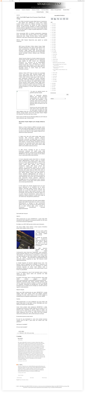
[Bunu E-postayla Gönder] (19, 331)
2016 (53, 40)
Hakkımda (18, 9)
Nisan (54, 76)
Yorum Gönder (20, 375)
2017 (53, 39)
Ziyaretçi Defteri (66, 9)
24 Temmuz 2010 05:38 (22, 360)
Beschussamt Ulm (26, 265)
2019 (53, 35)
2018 (53, 37)
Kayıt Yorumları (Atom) (24, 379)
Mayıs (54, 74)
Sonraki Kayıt (19, 377)
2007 (53, 86)
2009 (53, 83)
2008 (53, 85)
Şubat (54, 79)
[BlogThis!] (20, 331)
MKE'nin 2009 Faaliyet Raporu (24, 39)
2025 (53, 25)
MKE (26, 333)
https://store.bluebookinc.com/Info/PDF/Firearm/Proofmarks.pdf (31, 280)
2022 (53, 30)
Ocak (54, 81)
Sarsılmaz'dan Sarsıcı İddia (30, 114)
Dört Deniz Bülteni (45, 9)
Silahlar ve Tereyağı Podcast (56, 9)
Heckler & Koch (33, 226)
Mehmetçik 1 (22, 333)
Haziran (54, 72)
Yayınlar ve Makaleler (26, 9)
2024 (53, 27)
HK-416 (44, 226)
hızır (18, 364)
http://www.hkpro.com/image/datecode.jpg (37, 257)
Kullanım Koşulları (40, 11)
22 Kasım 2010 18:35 (22, 372)
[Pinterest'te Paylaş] (23, 331)
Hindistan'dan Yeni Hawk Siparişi (59, 62)
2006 (53, 88)
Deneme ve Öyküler (35, 9)
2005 (53, 90)
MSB (28, 333)
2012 (53, 47)
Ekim (54, 55)
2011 (53, 49)
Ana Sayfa (32, 377)
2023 (53, 29)
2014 (53, 44)
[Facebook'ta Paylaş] (22, 331)
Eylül (54, 57)
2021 (53, 32)
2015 (53, 42)
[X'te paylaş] (21, 331)
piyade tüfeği (31, 333)
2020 (53, 34)
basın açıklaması (20, 118)
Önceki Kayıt (44, 377)
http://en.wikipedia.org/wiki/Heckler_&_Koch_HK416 (33, 296)
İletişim (47, 11)
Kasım (54, 54)
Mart (54, 77)
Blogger (49, 387)
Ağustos (54, 59)
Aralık (54, 52)
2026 (53, 23)
